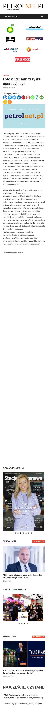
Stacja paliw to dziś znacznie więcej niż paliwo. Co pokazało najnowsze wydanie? (23, 671)
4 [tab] (23, 533)
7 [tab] (31, 533)
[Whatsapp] (32, 97)
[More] (10, 102)
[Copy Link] (5, 102)
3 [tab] (20, 533)
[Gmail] (28, 97)
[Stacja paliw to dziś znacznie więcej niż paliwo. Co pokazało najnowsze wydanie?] (24, 654)
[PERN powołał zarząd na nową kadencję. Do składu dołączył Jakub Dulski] (24, 558)
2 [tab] (18, 533)
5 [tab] (26, 533)
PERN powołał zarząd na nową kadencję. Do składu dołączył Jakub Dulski (22, 576)
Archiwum (6, 75)
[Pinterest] (23, 97)
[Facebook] (5, 97)
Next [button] (41, 501)
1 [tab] (15, 533)
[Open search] (42, 16)
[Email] (41, 97)
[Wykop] (37, 97)
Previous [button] (6, 501)
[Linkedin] (19, 97)
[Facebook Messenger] (10, 97)
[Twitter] (14, 97)
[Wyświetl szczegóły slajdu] (23, 501)
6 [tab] (28, 533)
